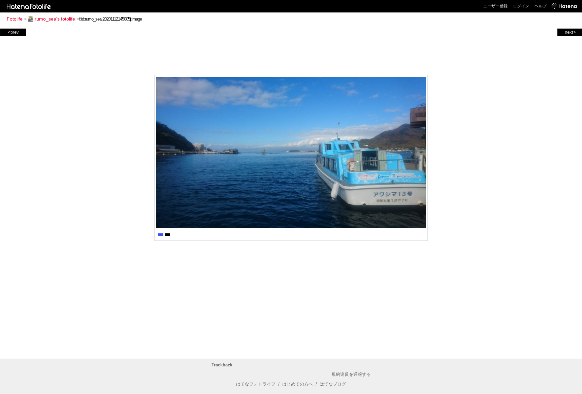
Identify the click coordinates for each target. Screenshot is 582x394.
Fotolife (15, 19)
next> (570, 32)
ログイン (521, 6)
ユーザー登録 (495, 6)
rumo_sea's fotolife (55, 19)
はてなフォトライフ (256, 384)
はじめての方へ (297, 384)
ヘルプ (541, 6)
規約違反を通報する (351, 374)
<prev (13, 32)
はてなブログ (333, 384)
